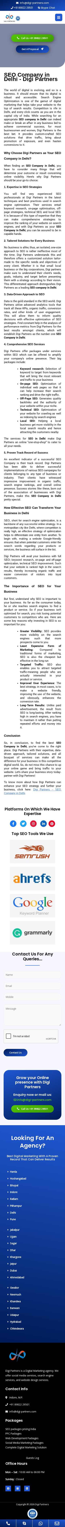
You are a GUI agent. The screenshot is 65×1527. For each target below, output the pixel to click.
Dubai (13, 1270)
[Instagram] (17, 1488)
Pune (13, 1219)
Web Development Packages (21, 1438)
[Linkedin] (27, 1488)
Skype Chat (48, 8)
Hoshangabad (18, 1178)
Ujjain (13, 1236)
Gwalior (14, 1287)
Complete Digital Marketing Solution (26, 1447)
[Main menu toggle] (58, 17)
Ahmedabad (17, 1277)
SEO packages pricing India (20, 1429)
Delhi (13, 1212)
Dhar (13, 1250)
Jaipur (13, 1263)
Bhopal (14, 1185)
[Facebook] (8, 1488)
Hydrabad (15, 1321)
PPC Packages (13, 1433)
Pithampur (16, 1205)
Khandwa (15, 1301)
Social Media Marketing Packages (24, 1442)
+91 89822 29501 (23, 8)
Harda (13, 1171)
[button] (16, 1171)
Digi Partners (42, 1504)
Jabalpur (15, 1229)
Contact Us (15, 1052)
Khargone (15, 1257)
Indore (14, 1192)
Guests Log (32, 1458)
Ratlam (14, 1199)
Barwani (15, 1308)
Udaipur (14, 1315)
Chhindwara (17, 1328)
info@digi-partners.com (34, 3)
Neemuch (15, 1294)
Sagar (13, 1243)
